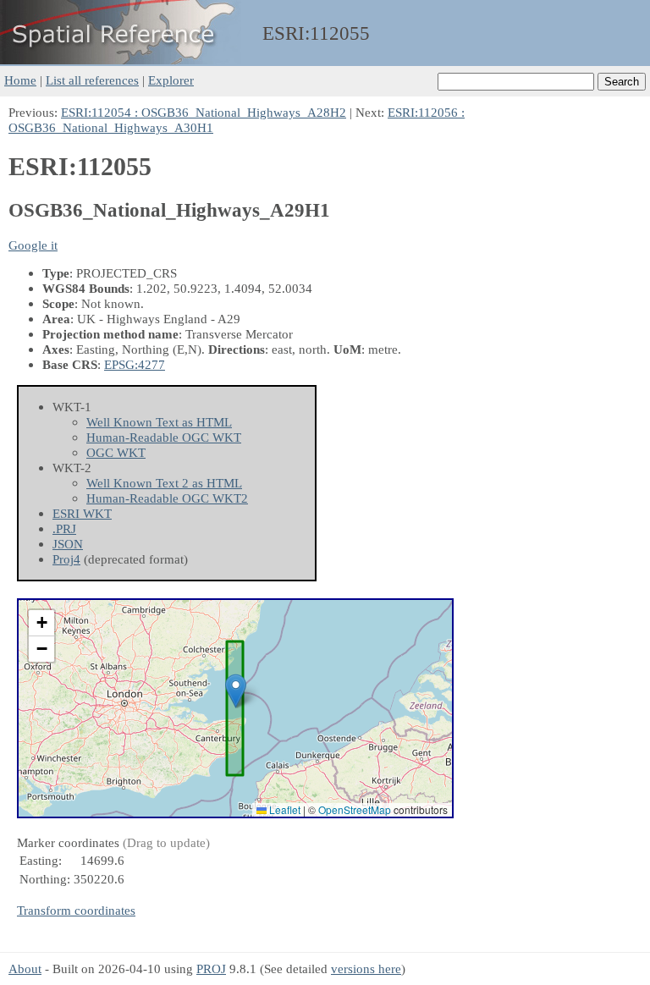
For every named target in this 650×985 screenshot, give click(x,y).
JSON (67, 544)
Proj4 (66, 559)
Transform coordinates (76, 910)
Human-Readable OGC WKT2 (167, 498)
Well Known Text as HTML (159, 422)
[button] (235, 691)
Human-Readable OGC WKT (163, 437)
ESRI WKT (82, 513)
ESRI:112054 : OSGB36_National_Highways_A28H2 (203, 112)
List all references (92, 80)
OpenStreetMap (354, 809)
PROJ (211, 968)
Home (20, 80)
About (24, 968)
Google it (33, 245)
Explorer (171, 80)
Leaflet (283, 809)
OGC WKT (116, 452)
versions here (366, 968)
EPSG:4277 (134, 364)
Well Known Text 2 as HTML (164, 483)
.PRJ (64, 528)
